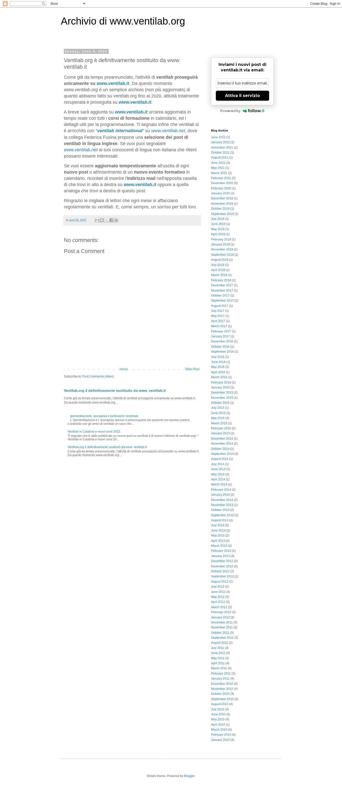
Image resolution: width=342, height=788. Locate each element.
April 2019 (218, 234)
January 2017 (220, 336)
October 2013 (220, 510)
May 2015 (218, 418)
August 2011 (219, 642)
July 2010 (217, 709)
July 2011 (217, 648)
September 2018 (222, 254)
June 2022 (218, 137)
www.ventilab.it (140, 184)
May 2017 (218, 316)
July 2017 (217, 311)
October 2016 (220, 346)
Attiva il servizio (242, 95)
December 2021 (222, 147)
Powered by (230, 111)
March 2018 (219, 275)
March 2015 (219, 423)
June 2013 (218, 530)
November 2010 (222, 689)
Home (124, 369)
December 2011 (222, 622)
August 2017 (219, 306)
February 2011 (221, 673)
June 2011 (218, 653)
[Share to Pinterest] (116, 220)
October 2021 (220, 152)
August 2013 (219, 520)
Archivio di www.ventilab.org (123, 21)
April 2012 (218, 602)
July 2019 (217, 219)
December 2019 (222, 198)
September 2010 (222, 699)
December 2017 (222, 285)
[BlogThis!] (101, 220)
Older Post (192, 369)
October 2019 (220, 208)
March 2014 (219, 484)
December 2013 (222, 500)
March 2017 (219, 326)
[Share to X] (106, 220)
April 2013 (218, 541)
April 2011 (218, 663)
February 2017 (221, 331)
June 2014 (218, 469)
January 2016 (220, 387)
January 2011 (220, 678)
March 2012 (219, 607)
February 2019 (221, 239)
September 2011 (222, 637)
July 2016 (217, 357)
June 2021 (218, 163)
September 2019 (222, 214)
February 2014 (221, 489)
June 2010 (218, 714)
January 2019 (220, 244)
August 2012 (219, 581)
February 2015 (221, 428)
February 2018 (221, 280)
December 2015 (222, 392)
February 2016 (221, 382)
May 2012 (218, 597)
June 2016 (218, 362)
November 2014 (222, 443)
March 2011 (219, 668)
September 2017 (222, 300)
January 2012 (220, 617)
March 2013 (219, 546)
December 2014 (222, 438)
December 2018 (222, 249)
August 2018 (219, 259)
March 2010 (219, 729)
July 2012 (217, 586)
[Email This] (97, 220)
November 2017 (222, 290)
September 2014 (222, 454)
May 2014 (218, 474)
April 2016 (218, 372)
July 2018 (217, 265)
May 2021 (218, 168)
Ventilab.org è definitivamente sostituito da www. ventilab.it (115, 390)
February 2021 (221, 178)
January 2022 (220, 142)
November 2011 (222, 627)
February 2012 (221, 612)
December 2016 (222, 341)
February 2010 (221, 734)
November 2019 (222, 203)
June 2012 (218, 592)
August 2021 (219, 157)
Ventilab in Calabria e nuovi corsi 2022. (94, 431)
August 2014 (219, 459)
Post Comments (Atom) (98, 376)
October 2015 (220, 403)
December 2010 (222, 684)
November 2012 (222, 566)
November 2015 (222, 398)
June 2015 (218, 413)
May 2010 (218, 719)
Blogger (189, 776)
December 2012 (222, 561)
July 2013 (217, 525)
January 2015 (220, 433)
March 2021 (219, 173)
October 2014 (220, 449)
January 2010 (220, 740)
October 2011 (220, 632)
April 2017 (218, 321)
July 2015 (217, 408)
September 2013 (222, 515)
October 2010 (220, 694)
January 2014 (220, 494)
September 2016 (222, 351)
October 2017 (220, 295)
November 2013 (222, 505)
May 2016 (218, 367)
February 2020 (221, 188)
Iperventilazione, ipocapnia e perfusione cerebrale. (104, 416)
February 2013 (221, 551)
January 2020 (220, 193)
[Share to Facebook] (111, 220)
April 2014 (218, 479)
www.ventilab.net (168, 130)
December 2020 (222, 183)
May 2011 (217, 658)
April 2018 (218, 270)
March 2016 (219, 377)
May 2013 (218, 535)
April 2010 (218, 724)
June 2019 (218, 224)
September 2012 (222, 576)
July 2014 (217, 464)
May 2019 (218, 229)
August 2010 (219, 704)
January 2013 (220, 556)
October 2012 (220, 571)
